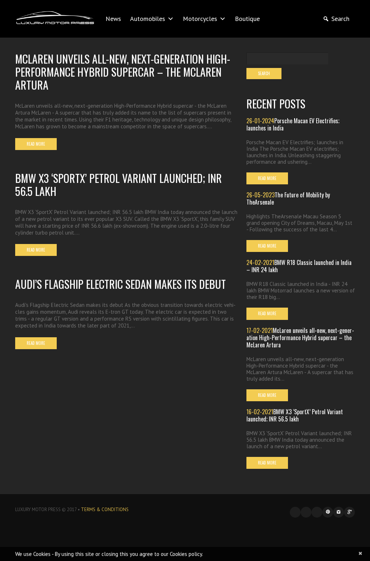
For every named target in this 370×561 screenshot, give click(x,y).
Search (340, 18)
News (113, 18)
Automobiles (147, 18)
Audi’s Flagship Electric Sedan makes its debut (120, 284)
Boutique (247, 18)
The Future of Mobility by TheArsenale (288, 198)
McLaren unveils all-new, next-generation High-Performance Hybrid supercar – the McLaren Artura (122, 72)
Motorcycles (200, 18)
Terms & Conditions (105, 509)
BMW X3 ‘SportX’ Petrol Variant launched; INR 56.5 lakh (118, 184)
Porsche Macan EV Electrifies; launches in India (292, 124)
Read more (36, 144)
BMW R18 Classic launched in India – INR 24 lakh (299, 266)
